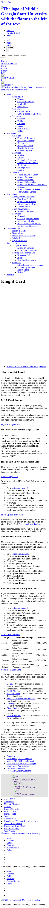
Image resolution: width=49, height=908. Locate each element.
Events (4, 68)
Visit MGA (17, 109)
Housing (10, 703)
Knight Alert (22, 272)
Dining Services (13, 708)
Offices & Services (9, 63)
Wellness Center (13, 693)
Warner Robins (23, 128)
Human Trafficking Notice (15, 826)
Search (10, 48)
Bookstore (21, 165)
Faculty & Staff (13, 33)
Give (9, 45)
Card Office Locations (10, 634)
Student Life (12, 243)
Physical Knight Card (10, 424)
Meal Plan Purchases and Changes (21, 763)
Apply (9, 42)
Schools (15, 172)
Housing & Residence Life (23, 253)
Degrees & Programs (26, 138)
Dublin (20, 121)
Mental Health (10, 814)
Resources (16, 153)
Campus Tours (23, 111)
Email (3, 80)
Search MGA (7, 55)
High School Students (26, 201)
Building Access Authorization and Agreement (26, 366)
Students (10, 30)
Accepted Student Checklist (29, 223)
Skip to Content (8, 2)
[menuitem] (27, 112)
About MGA (17, 97)
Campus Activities (20, 245)
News (3, 66)
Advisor (20, 155)
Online (20, 131)
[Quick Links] (8, 50)
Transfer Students (24, 206)
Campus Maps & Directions (29, 114)
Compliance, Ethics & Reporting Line (20, 821)
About (9, 94)
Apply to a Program (25, 211)
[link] (21, 833)
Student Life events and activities (21, 698)
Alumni (10, 35)
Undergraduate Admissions (23, 197)
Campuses (16, 116)
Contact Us (9, 801)
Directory (5, 61)
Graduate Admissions (21, 209)
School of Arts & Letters (27, 175)
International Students (26, 204)
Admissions (12, 194)
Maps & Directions (12, 804)
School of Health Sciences (28, 189)
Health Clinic (23, 270)
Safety (7, 816)
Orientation (22, 216)
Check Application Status (28, 218)
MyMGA (9, 85)
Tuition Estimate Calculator (23, 236)
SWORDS (9, 78)
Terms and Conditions (16, 768)
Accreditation (10, 819)
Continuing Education (26, 160)
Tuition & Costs (13, 228)
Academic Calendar (25, 140)
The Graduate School (26, 192)
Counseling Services (26, 267)
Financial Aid (18, 233)
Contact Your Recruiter (27, 226)
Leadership (22, 104)
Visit (8, 40)
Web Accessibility (11, 828)
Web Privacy (9, 831)
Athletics (10, 275)
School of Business (25, 179)
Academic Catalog (25, 145)
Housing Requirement (26, 260)
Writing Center (23, 167)
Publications (22, 106)
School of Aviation (25, 177)
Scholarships (17, 238)
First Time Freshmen (26, 199)
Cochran (21, 119)
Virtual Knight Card (9, 476)
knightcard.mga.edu (20, 488)
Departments (22, 143)
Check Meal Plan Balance (18, 766)
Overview (11, 756)
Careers (7, 806)
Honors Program (24, 150)
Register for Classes (25, 148)
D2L (3, 73)
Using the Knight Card (11, 670)
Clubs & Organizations (27, 250)
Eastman (21, 123)
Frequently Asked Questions (19, 771)
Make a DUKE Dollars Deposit (20, 761)
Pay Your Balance (19, 240)
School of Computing (26, 182)
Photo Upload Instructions (12, 515)
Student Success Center (27, 162)
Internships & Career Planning (30, 265)
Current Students (11, 809)
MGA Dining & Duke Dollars (19, 758)
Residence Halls (24, 255)
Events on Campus (25, 248)
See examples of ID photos (30, 524)
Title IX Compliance (13, 823)
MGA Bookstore (14, 715)
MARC (20, 170)
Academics (11, 133)
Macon (20, 126)
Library (4, 71)
